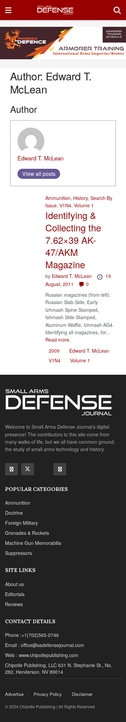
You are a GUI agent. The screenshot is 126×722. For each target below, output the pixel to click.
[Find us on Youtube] (43, 469)
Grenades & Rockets (27, 532)
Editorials (15, 594)
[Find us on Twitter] (27, 469)
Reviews (14, 604)
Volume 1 (84, 205)
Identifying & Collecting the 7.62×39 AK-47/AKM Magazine (73, 240)
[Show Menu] (8, 10)
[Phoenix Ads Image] (63, 42)
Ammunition (58, 198)
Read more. (58, 339)
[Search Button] (117, 10)
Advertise (14, 694)
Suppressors (18, 553)
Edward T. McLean (40, 158)
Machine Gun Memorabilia (33, 542)
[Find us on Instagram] (59, 469)
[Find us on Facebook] (11, 469)
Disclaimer (82, 694)
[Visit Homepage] (62, 10)
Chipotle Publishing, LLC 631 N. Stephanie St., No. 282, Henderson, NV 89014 (58, 668)
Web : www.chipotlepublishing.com (41, 655)
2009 (54, 350)
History (80, 198)
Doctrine (14, 512)
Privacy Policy (48, 694)
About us (14, 584)
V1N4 (65, 205)
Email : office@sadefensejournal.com (44, 645)
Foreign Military (21, 522)
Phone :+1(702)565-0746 (32, 635)
